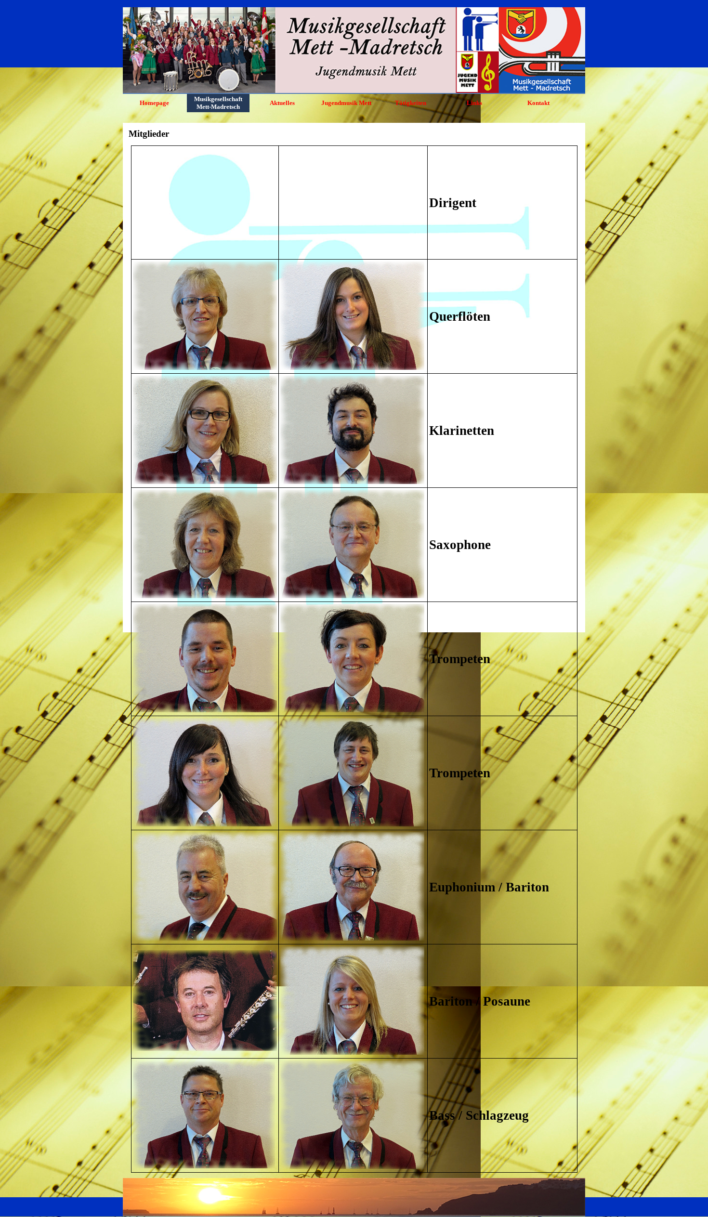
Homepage (154, 102)
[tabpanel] (354, 659)
